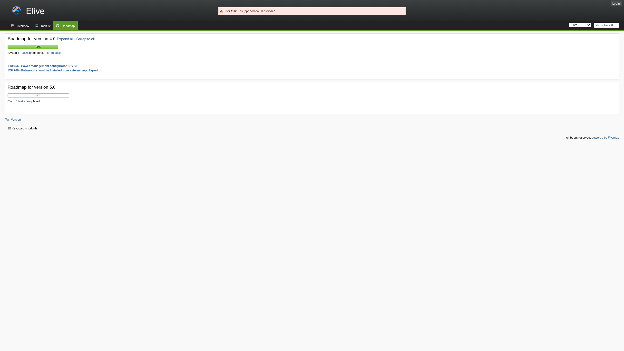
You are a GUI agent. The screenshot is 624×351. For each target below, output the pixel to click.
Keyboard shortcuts (24, 128)
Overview (23, 26)
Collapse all (85, 38)
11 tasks (23, 52)
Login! (616, 3)
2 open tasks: (53, 52)
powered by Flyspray (605, 137)
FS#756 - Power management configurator (37, 66)
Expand (72, 66)
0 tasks (21, 101)
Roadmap (68, 26)
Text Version (13, 119)
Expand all (65, 38)
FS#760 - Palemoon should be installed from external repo (48, 70)
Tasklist (45, 26)
